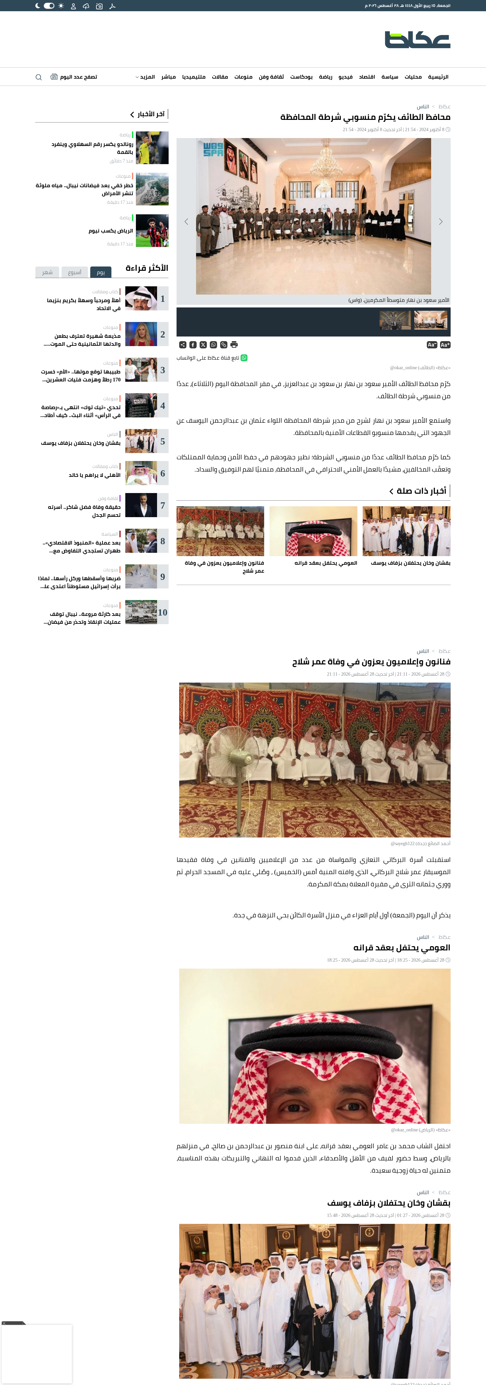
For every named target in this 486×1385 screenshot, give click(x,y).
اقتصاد (367, 77)
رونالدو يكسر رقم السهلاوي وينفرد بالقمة (92, 148)
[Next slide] (187, 222)
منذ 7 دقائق (121, 161)
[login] (73, 6)
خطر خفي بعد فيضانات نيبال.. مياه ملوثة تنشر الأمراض (84, 189)
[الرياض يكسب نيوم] (152, 230)
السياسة (109, 534)
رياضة (325, 77)
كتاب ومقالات (105, 291)
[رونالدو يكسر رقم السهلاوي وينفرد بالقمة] (152, 147)
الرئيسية (438, 77)
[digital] (112, 6)
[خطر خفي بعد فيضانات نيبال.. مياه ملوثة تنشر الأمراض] (152, 189)
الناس (423, 106)
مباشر (168, 77)
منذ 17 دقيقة (120, 202)
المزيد (147, 77)
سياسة (390, 77)
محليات (413, 77)
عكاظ (440, 106)
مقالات (220, 77)
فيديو (346, 77)
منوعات (243, 77)
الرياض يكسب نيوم (111, 230)
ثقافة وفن (271, 77)
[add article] (99, 6)
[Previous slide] (440, 222)
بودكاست (301, 77)
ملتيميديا (194, 77)
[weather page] (86, 6)
